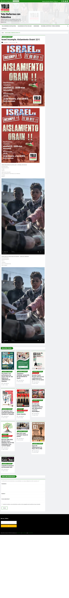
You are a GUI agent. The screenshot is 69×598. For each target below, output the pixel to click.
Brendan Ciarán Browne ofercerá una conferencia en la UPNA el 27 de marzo (38, 377)
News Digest (24, 532)
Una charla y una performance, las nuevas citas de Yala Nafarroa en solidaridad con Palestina (7, 377)
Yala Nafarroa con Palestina (9, 26)
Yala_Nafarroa (6, 383)
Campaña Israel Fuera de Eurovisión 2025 (8, 466)
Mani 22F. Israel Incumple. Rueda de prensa (22, 435)
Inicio (3, 32)
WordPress (19, 532)
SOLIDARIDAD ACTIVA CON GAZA (25, 26)
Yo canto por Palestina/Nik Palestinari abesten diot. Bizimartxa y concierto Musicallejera (37, 407)
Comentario (4, 483)
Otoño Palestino (21, 414)
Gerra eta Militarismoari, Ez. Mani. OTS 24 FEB (37, 447)
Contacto (4, 28)
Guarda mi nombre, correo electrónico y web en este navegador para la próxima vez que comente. (21, 504)
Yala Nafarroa (5, 416)
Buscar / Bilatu (4, 518)
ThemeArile (30, 532)
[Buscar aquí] (67, 26)
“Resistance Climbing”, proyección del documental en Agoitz (23, 376)
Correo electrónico (6, 498)
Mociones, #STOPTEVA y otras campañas (50, 26)
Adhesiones (36, 26)
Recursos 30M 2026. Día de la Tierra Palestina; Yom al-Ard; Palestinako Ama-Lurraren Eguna (8, 442)
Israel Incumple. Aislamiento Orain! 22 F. (12, 32)
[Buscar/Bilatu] (9, 526)
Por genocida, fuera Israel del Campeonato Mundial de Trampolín (8, 412)
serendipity (5, 42)
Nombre (3, 493)
